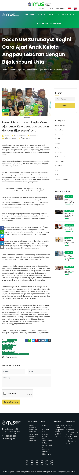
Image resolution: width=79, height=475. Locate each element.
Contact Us (72, 441)
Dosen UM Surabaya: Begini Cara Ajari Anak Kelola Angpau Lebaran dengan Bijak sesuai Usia (25, 126)
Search (65, 105)
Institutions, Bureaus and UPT (47, 445)
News (70, 425)
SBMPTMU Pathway (32, 439)
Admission (42, 8)
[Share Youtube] (42, 462)
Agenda (71, 430)
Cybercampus (60, 436)
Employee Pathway (33, 431)
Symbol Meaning (45, 428)
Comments (10, 138)
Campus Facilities (45, 451)
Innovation (59, 130)
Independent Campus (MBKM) (60, 432)
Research (60, 15)
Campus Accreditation (47, 439)
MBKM (51, 8)
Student (51, 15)
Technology (59, 161)
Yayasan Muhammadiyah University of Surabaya (26, 472)
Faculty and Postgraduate (60, 426)
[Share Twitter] (32, 462)
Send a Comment (11, 402)
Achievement (60, 125)
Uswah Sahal (20, 136)
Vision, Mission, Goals (45, 434)
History (44, 425)
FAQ (69, 443)
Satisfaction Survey (72, 438)
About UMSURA (29, 15)
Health (57, 139)
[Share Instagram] (37, 462)
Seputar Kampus (61, 179)
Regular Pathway (32, 426)
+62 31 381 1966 (10, 436)
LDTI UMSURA (71, 472)
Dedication (70, 15)
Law (56, 170)
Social (57, 143)
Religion (58, 148)
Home (4, 67)
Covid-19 (58, 166)
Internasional (55, 23)
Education (41, 15)
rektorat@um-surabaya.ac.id (10, 440)
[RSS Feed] (52, 462)
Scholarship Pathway (33, 435)
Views (25, 138)
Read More (69, 204)
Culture (58, 175)
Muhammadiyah (61, 157)
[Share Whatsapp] (47, 462)
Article (10, 67)
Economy (33, 136)
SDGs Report (60, 8)
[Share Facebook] (27, 462)
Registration (42, 23)
